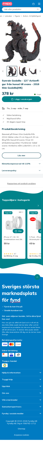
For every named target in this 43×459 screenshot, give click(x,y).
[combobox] (21, 9)
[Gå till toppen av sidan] (37, 277)
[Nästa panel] (38, 205)
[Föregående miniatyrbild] (3, 71)
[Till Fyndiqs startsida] (7, 4)
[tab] (12, 71)
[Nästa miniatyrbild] (40, 71)
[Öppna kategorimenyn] (39, 4)
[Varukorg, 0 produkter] (33, 4)
